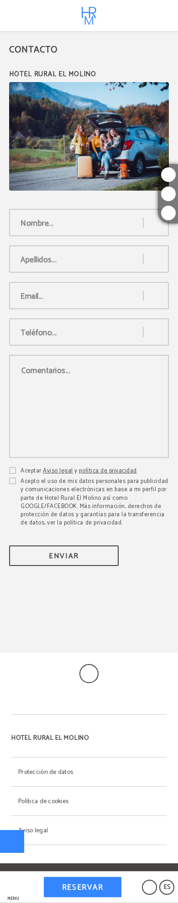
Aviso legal (58, 471)
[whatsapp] (168, 213)
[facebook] (168, 194)
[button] (13, 887)
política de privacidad (107, 471)
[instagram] (168, 174)
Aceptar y (79, 471)
